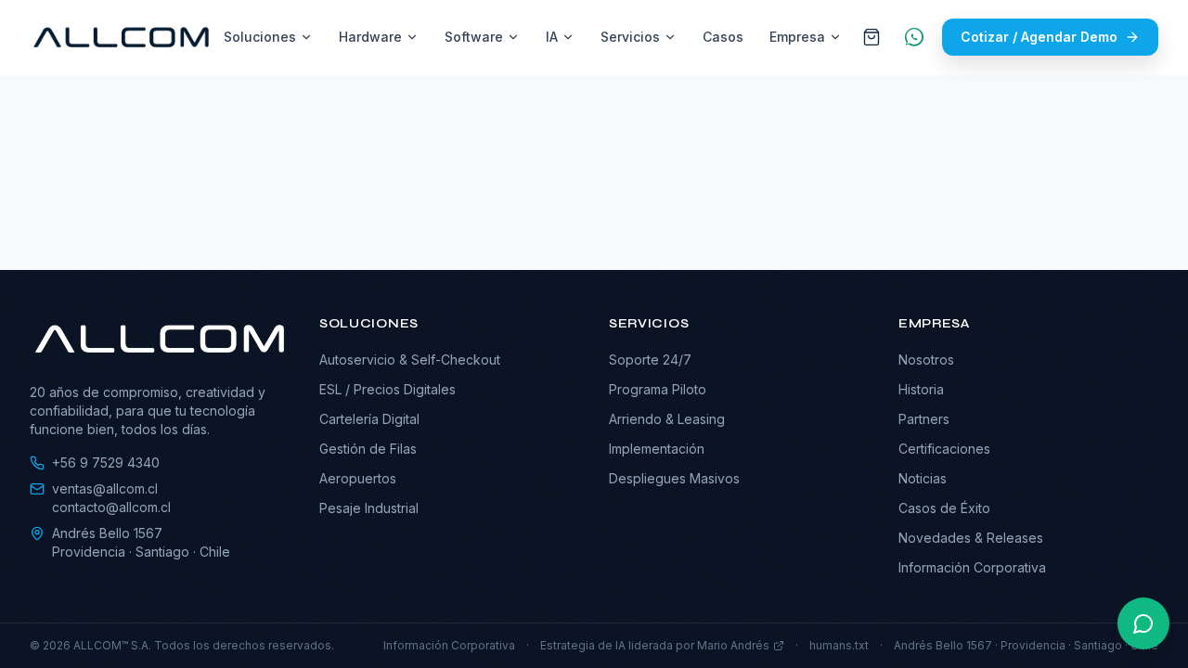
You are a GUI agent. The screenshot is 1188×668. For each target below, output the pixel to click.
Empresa (797, 37)
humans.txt (839, 645)
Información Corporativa (972, 567)
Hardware (370, 37)
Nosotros (926, 359)
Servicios (630, 37)
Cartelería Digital (369, 419)
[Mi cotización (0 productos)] (871, 37)
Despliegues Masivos (674, 478)
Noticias (922, 478)
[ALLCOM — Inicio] (121, 37)
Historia (921, 389)
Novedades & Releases (970, 538)
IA (552, 37)
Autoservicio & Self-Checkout (409, 359)
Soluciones (260, 37)
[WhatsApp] (914, 37)
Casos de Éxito (944, 508)
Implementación (656, 448)
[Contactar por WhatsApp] (1143, 623)
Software (474, 37)
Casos (723, 37)
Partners (923, 419)
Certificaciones (944, 448)
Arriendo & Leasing (667, 419)
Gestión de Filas (368, 448)
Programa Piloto (657, 389)
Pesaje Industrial (369, 508)
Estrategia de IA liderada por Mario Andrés (654, 645)
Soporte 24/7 (650, 359)
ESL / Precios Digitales (387, 389)
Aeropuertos (357, 478)
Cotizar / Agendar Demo (1039, 37)
